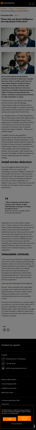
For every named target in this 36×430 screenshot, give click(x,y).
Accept (9, 419)
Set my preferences (16, 423)
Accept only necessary (24, 418)
